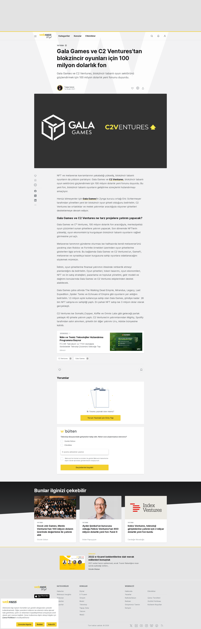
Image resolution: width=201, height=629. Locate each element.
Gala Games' (90, 198)
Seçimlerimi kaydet (84, 467)
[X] (130, 625)
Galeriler (60, 601)
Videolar (60, 598)
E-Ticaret (83, 594)
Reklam (128, 601)
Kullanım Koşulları (155, 605)
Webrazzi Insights (64, 594)
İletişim (128, 608)
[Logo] (45, 36)
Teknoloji (83, 605)
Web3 (82, 615)
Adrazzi (62, 350)
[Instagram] (146, 625)
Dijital (82, 591)
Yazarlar (128, 594)
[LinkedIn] (136, 625)
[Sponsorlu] (126, 342)
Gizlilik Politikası (154, 601)
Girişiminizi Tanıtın (132, 605)
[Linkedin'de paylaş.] (35, 200)
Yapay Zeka (84, 608)
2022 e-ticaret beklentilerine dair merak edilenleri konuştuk (111, 558)
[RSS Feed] (161, 625)
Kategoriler (64, 36)
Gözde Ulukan (42, 540)
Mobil (82, 601)
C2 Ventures (116, 179)
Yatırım (60, 45)
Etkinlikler (90, 36)
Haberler (60, 591)
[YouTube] (141, 625)
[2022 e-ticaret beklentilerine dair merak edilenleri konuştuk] (72, 563)
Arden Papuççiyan (89, 540)
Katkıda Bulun (130, 598)
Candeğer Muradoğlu (136, 540)
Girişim (82, 598)
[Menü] (35, 36)
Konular (78, 36)
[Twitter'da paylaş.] (35, 196)
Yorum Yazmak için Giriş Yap (100, 418)
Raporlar (60, 605)
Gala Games (80, 358)
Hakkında (128, 591)
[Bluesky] (151, 625)
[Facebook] (156, 625)
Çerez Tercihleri (154, 598)
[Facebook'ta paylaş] (35, 191)
